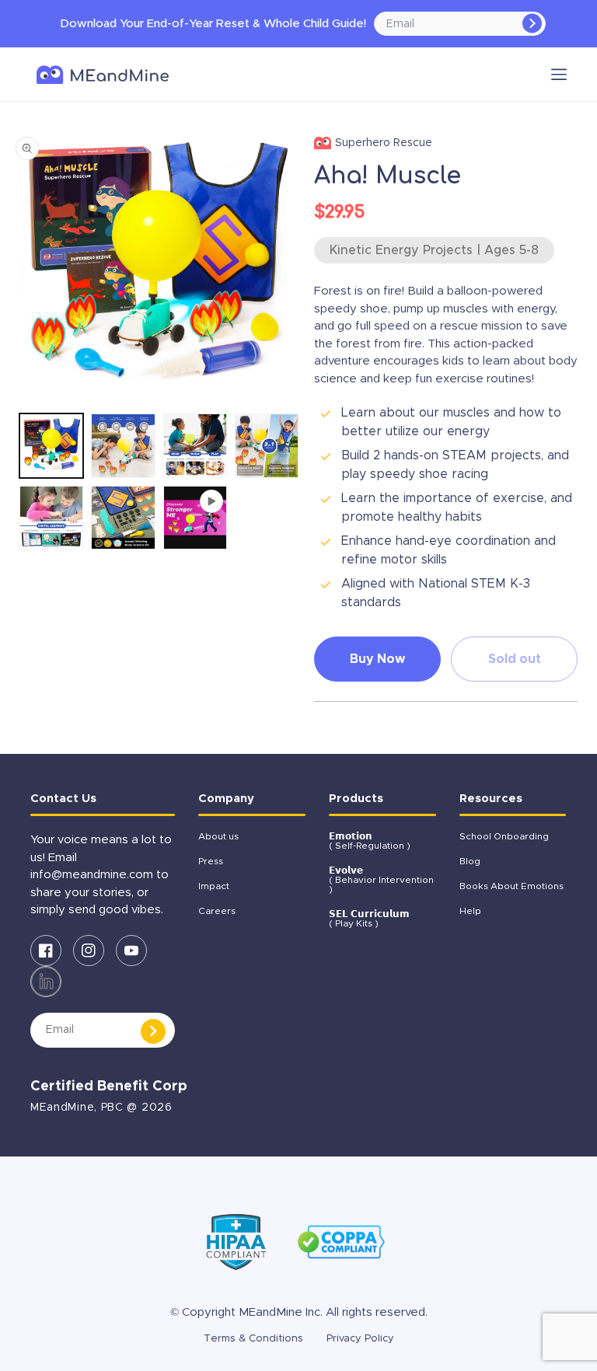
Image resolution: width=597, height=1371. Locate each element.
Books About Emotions (511, 886)
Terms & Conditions (253, 1339)
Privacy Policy (360, 1339)
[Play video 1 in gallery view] (195, 517)
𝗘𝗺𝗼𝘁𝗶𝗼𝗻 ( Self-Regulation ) (369, 841)
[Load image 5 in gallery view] (51, 517)
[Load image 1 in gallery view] (51, 445)
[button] (559, 74)
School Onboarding (504, 836)
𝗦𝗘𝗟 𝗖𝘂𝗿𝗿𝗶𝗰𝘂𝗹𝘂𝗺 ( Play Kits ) (369, 918)
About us (218, 836)
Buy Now (377, 659)
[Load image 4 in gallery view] (266, 445)
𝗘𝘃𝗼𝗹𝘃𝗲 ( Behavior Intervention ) (381, 880)
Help (470, 911)
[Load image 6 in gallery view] (123, 517)
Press (210, 861)
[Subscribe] (532, 23)
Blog (469, 861)
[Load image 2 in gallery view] (123, 445)
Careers (217, 911)
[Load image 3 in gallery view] (195, 445)
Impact (213, 886)
